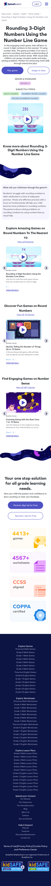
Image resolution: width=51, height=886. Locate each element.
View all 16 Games (25, 314)
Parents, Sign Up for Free (25, 505)
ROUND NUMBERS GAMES (25, 98)
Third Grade (33, 14)
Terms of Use (10, 846)
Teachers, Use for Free (25, 516)
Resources (6, 14)
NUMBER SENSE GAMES (34, 94)
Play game (12, 70)
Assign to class (38, 70)
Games (16, 14)
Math (23, 14)
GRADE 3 (25, 83)
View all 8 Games (25, 242)
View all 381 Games (25, 387)
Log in (37, 4)
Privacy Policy (25, 846)
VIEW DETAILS (12, 290)
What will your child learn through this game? (24, 187)
